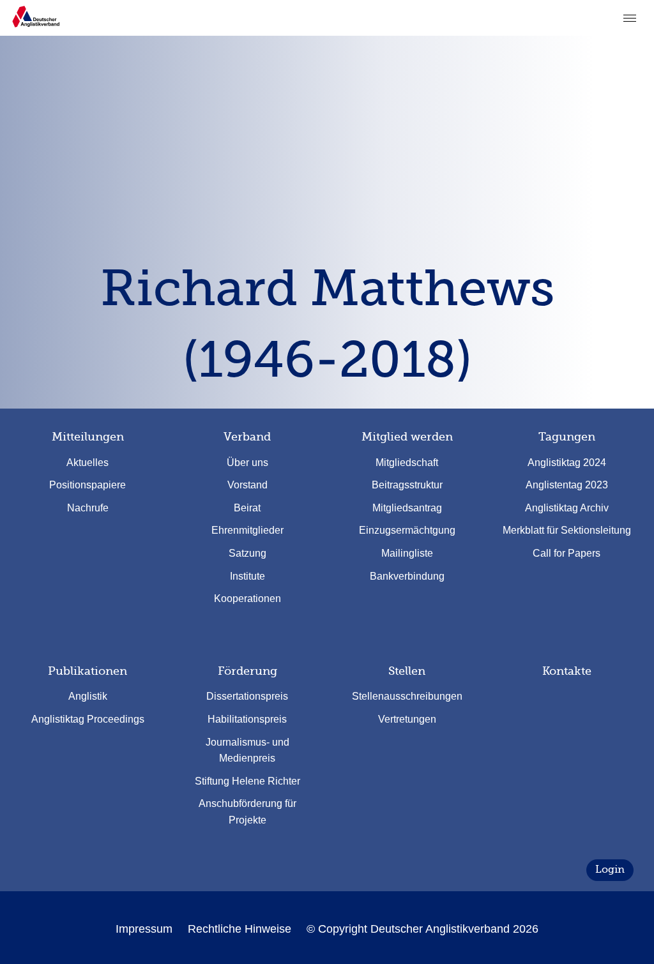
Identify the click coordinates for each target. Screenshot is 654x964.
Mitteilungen (88, 436)
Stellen (406, 671)
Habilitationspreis (247, 719)
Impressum (144, 929)
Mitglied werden (407, 436)
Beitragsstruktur (407, 484)
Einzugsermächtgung (407, 530)
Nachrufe (88, 507)
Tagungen (566, 436)
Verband (247, 436)
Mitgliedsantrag (407, 507)
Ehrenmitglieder (247, 530)
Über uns (247, 462)
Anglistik (87, 696)
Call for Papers (566, 553)
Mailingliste (407, 553)
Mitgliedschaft (407, 462)
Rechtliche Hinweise (239, 929)
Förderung (247, 671)
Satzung (247, 553)
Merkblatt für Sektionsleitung (567, 530)
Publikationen (87, 671)
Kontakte (566, 671)
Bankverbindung (407, 576)
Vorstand (247, 484)
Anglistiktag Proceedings (87, 719)
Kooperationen (247, 598)
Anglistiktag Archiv (567, 507)
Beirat (247, 507)
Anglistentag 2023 (567, 484)
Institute (247, 576)
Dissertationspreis (247, 696)
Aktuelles (87, 462)
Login (610, 869)
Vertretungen (407, 719)
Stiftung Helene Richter (247, 781)
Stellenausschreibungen (407, 696)
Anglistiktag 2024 (567, 462)
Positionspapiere (87, 484)
